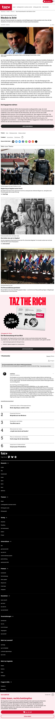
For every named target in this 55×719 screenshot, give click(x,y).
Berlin (2, 484)
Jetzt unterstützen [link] (27, 126)
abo (2, 545)
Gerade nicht (47, 694)
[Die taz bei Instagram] (15, 457)
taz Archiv (3, 654)
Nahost (12, 11)
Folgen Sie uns (4, 457)
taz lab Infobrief (4, 610)
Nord (2, 487)
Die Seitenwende (5, 528)
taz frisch (3, 603)
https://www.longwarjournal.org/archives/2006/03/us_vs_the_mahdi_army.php (29, 386)
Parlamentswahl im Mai (11, 71)
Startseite (3, 11)
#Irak (7, 133)
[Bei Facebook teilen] (23, 141)
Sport (2, 480)
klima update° (4, 579)
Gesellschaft (4, 474)
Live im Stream (4, 627)
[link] (14, 7)
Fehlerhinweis (17, 137)
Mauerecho (3, 583)
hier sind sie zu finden (45, 366)
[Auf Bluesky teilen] (20, 141)
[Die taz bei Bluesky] (12, 457)
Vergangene (3, 630)
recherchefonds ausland (6, 555)
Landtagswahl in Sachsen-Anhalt (8, 504)
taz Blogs (3, 644)
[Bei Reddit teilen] (33, 141)
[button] (53, 1)
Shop (2, 672)
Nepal (2, 501)
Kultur (2, 477)
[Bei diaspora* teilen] (29, 141)
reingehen (3, 589)
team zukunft (4, 600)
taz (4, 453)
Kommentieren (10, 137)
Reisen (2, 665)
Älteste (52, 356)
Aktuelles (3, 521)
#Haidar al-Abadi (21, 133)
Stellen (2, 531)
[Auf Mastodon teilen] (16, 141)
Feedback (3, 686)
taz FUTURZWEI (4, 648)
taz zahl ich (3, 552)
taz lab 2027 (3, 634)
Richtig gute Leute (5, 508)
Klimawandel (4, 511)
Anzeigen (3, 675)
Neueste (48, 356)
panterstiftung (4, 559)
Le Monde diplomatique (6, 651)
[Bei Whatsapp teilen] (26, 141)
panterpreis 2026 (5, 562)
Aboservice (3, 689)
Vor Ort (2, 624)
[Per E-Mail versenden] (13, 141)
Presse (2, 535)
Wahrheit (3, 490)
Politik (8, 11)
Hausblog (3, 525)
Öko (2, 470)
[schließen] (52, 694)
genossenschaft (4, 549)
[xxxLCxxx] (4, 373)
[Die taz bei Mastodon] (9, 457)
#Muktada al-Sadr (13, 133)
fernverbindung (4, 576)
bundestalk (3, 572)
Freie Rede (3, 586)
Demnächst (3, 620)
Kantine (2, 669)
